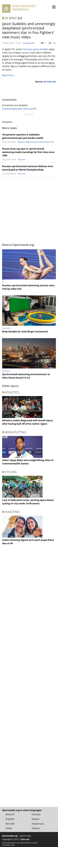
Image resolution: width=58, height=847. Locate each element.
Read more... (8, 75)
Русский (10, 823)
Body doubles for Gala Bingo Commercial (25, 331)
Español (10, 819)
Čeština (36, 828)
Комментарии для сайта (19, 108)
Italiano (36, 819)
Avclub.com (28, 43)
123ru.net (24, 839)
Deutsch (10, 814)
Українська (38, 823)
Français (36, 814)
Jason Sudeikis (41, 49)
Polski (9, 828)
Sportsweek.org (9, 835)
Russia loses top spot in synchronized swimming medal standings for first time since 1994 (28, 152)
